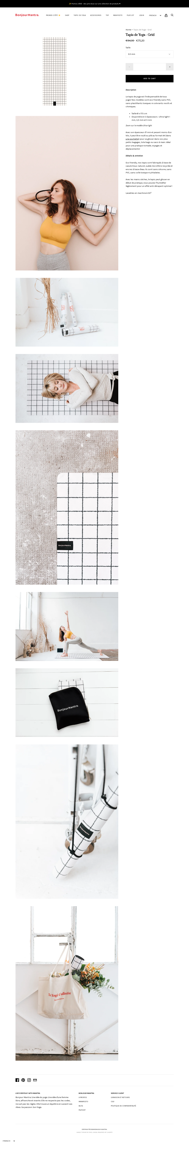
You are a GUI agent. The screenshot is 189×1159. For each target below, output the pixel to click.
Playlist (130, 15)
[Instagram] (29, 1080)
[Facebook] (17, 1080)
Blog (81, 1106)
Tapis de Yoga (80, 15)
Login (141, 15)
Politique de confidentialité (123, 1106)
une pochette (132, 139)
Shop (67, 15)
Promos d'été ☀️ (53, 15)
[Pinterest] (23, 1080)
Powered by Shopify (105, 1132)
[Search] (172, 16)
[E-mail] (35, 1080)
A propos (83, 1097)
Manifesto (117, 15)
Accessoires (95, 15)
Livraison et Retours (120, 1097)
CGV (112, 1101)
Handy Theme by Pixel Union (86, 1132)
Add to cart (150, 79)
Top (107, 15)
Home (128, 29)
